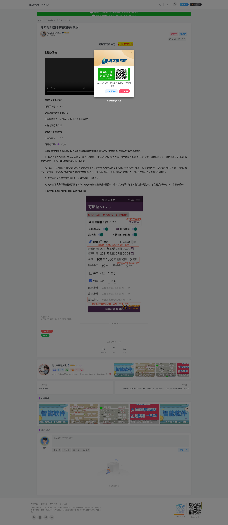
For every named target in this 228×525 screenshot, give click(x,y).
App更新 (124, 91)
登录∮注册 (111, 91)
